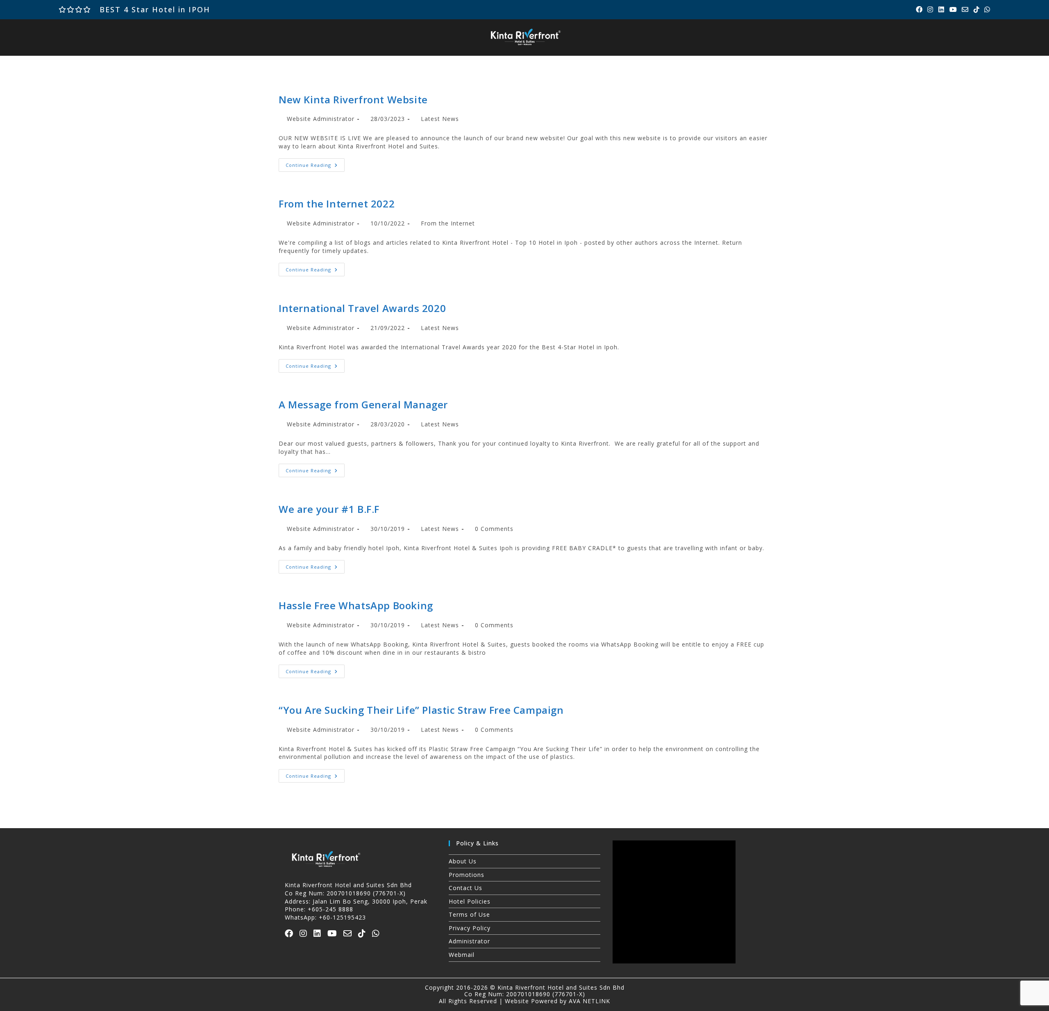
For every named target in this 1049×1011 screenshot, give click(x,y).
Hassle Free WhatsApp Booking (356, 605)
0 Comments (494, 529)
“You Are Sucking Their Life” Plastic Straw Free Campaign (421, 710)
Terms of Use (469, 914)
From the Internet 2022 (337, 203)
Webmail (462, 955)
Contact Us (465, 888)
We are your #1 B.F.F (329, 509)
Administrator (469, 941)
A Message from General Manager (363, 404)
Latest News (440, 119)
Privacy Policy (469, 928)
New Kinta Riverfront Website (353, 99)
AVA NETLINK (589, 1001)
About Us (463, 861)
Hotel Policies (469, 901)
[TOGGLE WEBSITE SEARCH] (737, 64)
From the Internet (448, 223)
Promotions (466, 875)
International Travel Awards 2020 (362, 308)
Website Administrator (320, 119)
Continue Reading (315, 163)
